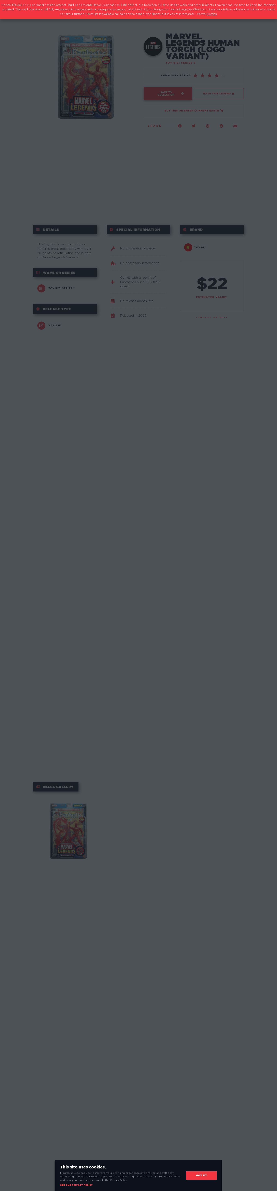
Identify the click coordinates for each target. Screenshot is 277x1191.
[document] (138, 595)
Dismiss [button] (211, 14)
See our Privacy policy (76, 1185)
